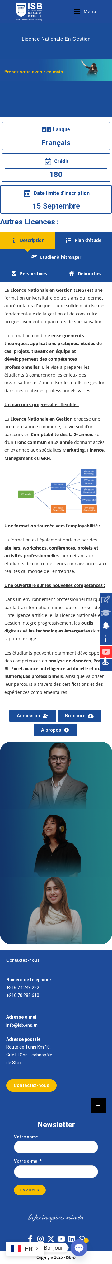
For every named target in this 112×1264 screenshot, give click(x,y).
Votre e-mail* (28, 1161)
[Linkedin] (72, 1239)
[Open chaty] (79, 1247)
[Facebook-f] (30, 1239)
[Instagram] (40, 1239)
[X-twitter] (51, 1239)
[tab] (27, 240)
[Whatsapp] (82, 1239)
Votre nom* (26, 1136)
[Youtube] (61, 1239)
